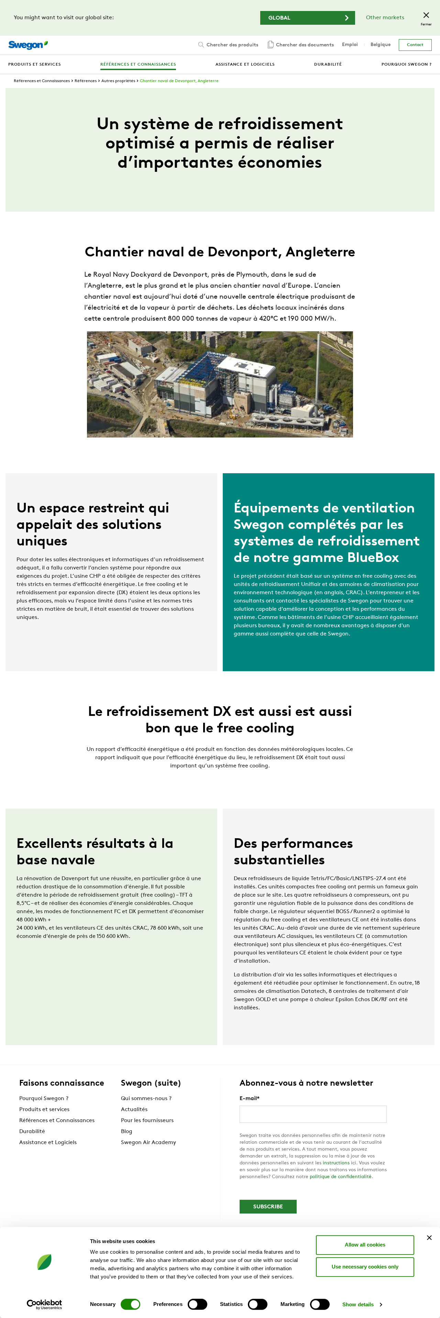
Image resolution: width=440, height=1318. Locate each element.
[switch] (197, 1304)
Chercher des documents (304, 45)
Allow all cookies (365, 1245)
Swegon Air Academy (148, 1142)
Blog (126, 1131)
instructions (336, 1163)
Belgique (380, 44)
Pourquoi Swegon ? (43, 1098)
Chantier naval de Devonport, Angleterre (179, 81)
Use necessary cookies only (365, 1267)
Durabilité (32, 1131)
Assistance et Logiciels (48, 1142)
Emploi (350, 44)
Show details (358, 1304)
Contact (415, 45)
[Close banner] (429, 1237)
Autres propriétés (118, 81)
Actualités (134, 1109)
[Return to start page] (28, 45)
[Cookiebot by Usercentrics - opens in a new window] (44, 1304)
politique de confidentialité (341, 1176)
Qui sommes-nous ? (146, 1098)
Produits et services (44, 1109)
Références (86, 81)
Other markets (385, 18)
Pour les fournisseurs (147, 1120)
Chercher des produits (231, 45)
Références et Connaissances (42, 81)
